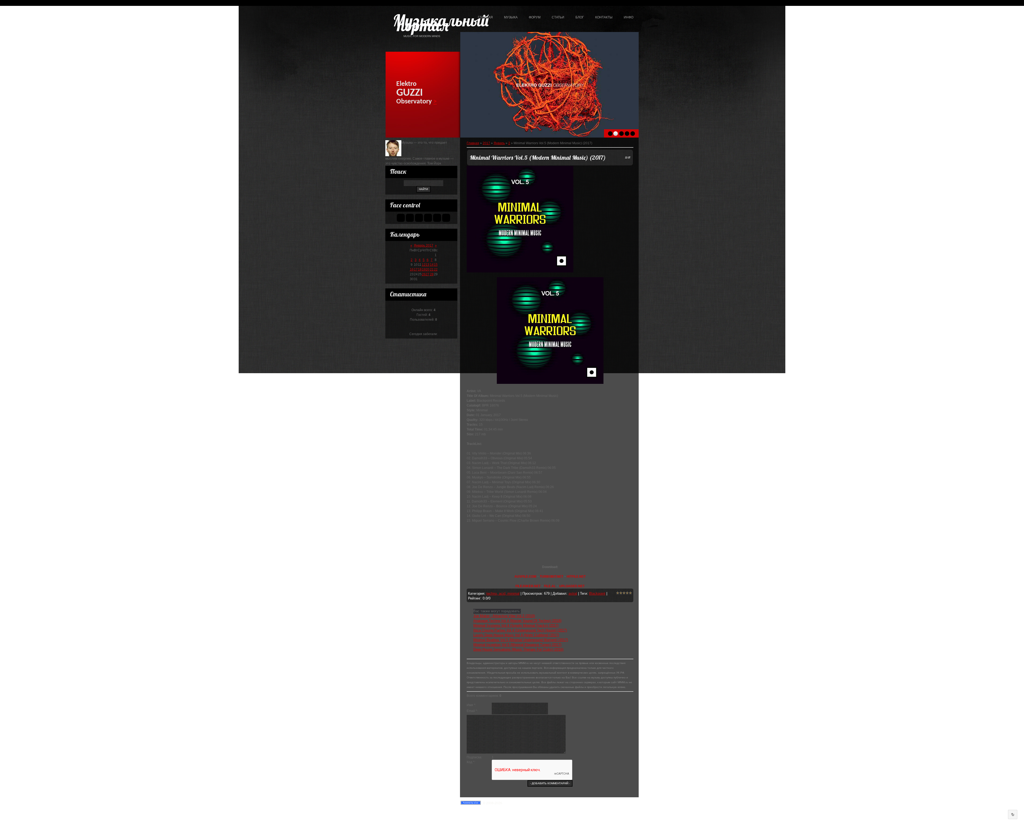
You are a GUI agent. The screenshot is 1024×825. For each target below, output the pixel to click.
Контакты (604, 17)
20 (427, 269)
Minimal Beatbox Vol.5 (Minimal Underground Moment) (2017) (520, 640)
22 (436, 269)
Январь (499, 143)
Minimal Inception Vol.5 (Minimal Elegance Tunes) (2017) (517, 645)
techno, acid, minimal (502, 593)
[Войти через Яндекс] (428, 218)
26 (424, 274)
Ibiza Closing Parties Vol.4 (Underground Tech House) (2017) (520, 630)
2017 (486, 143)
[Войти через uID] (401, 218)
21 (432, 269)
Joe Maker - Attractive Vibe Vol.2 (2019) (504, 616)
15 (436, 265)
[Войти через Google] (437, 218)
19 (424, 269)
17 (416, 269)
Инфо (628, 17)
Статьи (558, 17)
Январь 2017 (423, 245)
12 (424, 265)
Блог (579, 17)
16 (412, 269)
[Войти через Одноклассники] (446, 218)
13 (427, 265)
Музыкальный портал (423, 26)
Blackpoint (597, 593)
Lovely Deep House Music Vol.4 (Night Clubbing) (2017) (516, 635)
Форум (535, 17)
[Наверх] (1012, 814)
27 (427, 274)
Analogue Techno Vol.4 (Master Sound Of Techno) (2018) (517, 621)
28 (432, 274)
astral (573, 593)
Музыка (511, 17)
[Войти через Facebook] (419, 218)
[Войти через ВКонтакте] (410, 218)
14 (432, 265)
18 (420, 269)
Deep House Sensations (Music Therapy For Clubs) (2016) (518, 649)
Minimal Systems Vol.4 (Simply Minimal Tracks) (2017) (515, 625)
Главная (485, 17)
